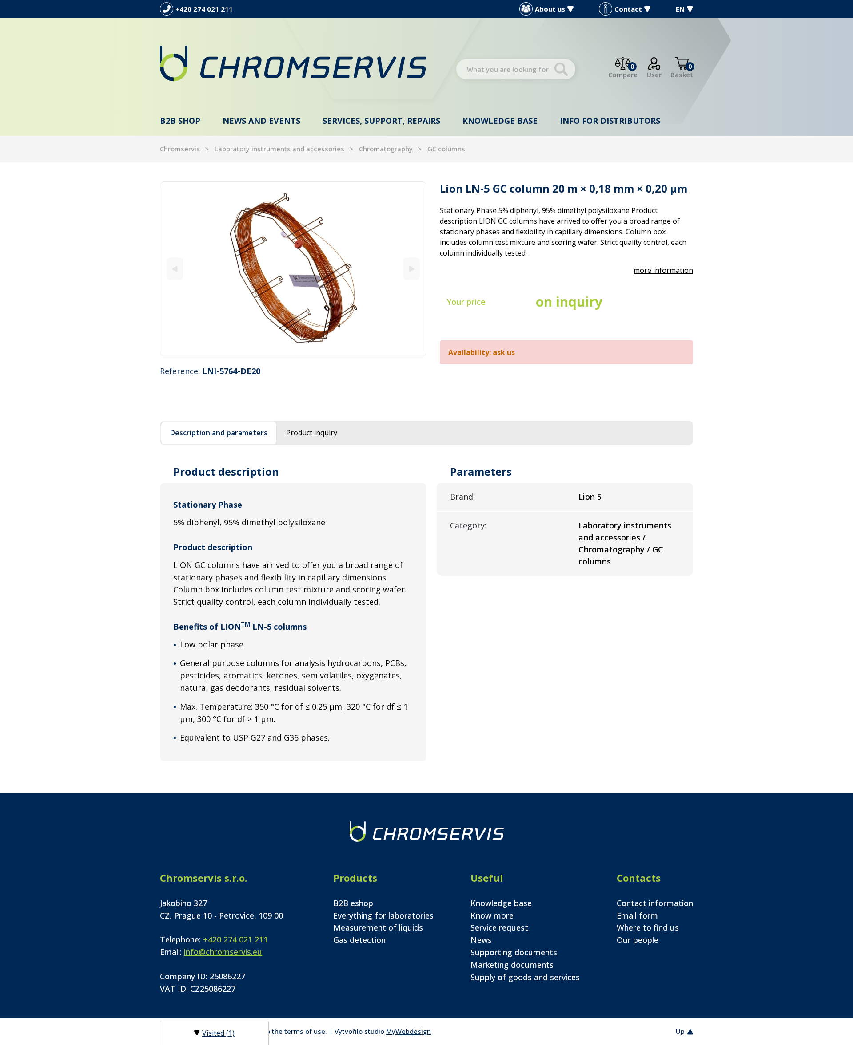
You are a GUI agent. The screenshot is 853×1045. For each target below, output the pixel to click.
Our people (637, 940)
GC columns (446, 148)
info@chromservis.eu (223, 951)
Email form (637, 915)
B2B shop (180, 120)
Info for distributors (610, 120)
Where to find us (648, 927)
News (481, 940)
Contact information (655, 903)
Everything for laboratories (383, 915)
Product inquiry (311, 433)
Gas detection (359, 940)
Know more (492, 915)
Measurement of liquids (378, 927)
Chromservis (180, 148)
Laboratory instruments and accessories (279, 148)
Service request (499, 927)
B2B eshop (353, 903)
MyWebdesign (408, 1031)
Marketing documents (512, 964)
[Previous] (175, 268)
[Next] (411, 268)
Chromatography (386, 148)
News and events (261, 120)
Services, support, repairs (381, 120)
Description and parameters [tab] (218, 433)
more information (663, 270)
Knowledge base (500, 120)
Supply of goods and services (525, 977)
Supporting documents (513, 952)
